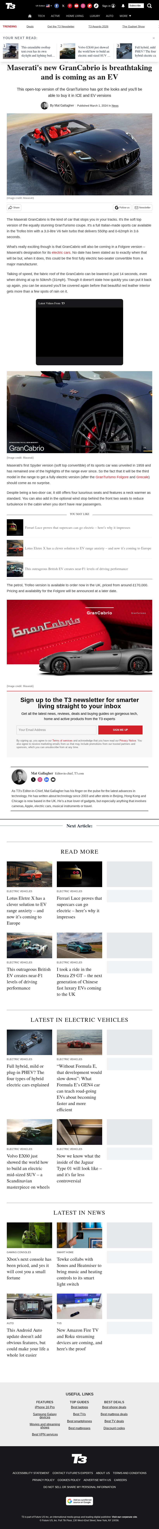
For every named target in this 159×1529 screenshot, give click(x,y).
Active (55, 16)
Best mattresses (79, 1428)
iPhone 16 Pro (45, 1407)
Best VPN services (45, 1434)
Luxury (95, 16)
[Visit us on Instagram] (83, 5)
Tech (41, 16)
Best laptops (79, 1407)
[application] (79, 332)
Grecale (142, 477)
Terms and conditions (129, 1473)
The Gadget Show (133, 26)
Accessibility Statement (31, 1473)
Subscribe (135, 5)
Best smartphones (79, 1421)
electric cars (61, 252)
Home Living (75, 16)
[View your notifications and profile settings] (123, 6)
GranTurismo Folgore (112, 477)
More (124, 16)
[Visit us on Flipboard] (89, 5)
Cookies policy (69, 1480)
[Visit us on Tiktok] (96, 5)
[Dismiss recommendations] (153, 38)
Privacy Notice (127, 740)
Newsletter (144, 207)
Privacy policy (43, 1480)
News (115, 105)
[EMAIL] (54, 779)
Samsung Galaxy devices (45, 1416)
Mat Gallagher (64, 105)
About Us (103, 1473)
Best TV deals (114, 1421)
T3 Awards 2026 (98, 26)
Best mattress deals (114, 1414)
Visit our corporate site (124, 1517)
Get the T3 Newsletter (61, 26)
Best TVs (79, 1414)
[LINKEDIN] (47, 779)
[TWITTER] (34, 779)
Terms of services (62, 740)
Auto (109, 16)
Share (16, 207)
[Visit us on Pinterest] (69, 5)
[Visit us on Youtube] (76, 5)
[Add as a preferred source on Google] (79, 1501)
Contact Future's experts (73, 1473)
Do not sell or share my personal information (79, 1487)
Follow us (124, 207)
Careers (120, 1480)
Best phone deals (114, 1407)
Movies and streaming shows (45, 1426)
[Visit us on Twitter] (63, 5)
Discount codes (114, 1428)
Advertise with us (97, 1480)
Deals (30, 26)
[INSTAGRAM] (41, 779)
